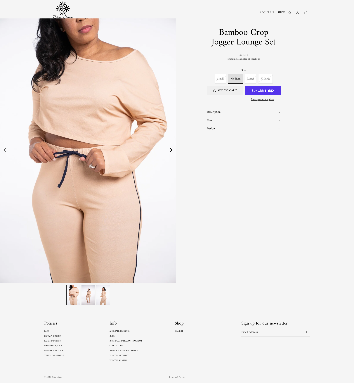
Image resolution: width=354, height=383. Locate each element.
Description (214, 112)
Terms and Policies (177, 377)
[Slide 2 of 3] (88, 295)
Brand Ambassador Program (126, 341)
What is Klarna (118, 361)
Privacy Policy (52, 336)
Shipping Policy (53, 346)
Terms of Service (54, 356)
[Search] (290, 12)
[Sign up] (306, 332)
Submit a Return (53, 351)
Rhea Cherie (57, 377)
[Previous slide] (4, 151)
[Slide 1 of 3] (73, 295)
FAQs (46, 331)
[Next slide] (172, 151)
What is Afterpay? (119, 356)
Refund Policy (52, 341)
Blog (112, 336)
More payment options (262, 99)
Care (210, 120)
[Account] (298, 12)
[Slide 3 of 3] (103, 295)
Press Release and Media (124, 351)
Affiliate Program (120, 331)
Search (179, 331)
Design (211, 128)
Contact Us (116, 346)
